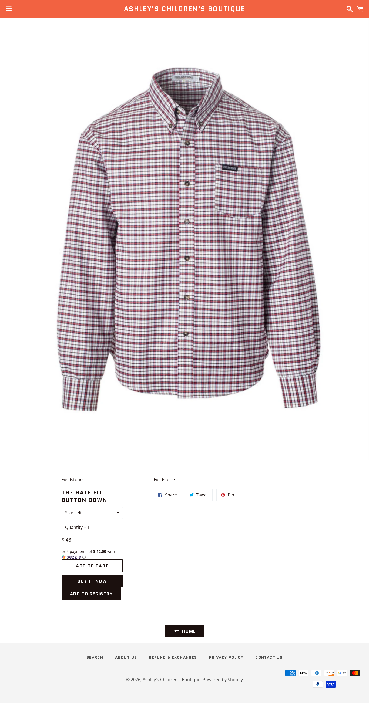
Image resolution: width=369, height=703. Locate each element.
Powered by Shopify (223, 679)
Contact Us (269, 657)
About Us (126, 657)
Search (94, 657)
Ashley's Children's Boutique (184, 8)
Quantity (74, 527)
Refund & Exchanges (173, 657)
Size (69, 513)
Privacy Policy (226, 657)
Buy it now (92, 581)
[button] (92, 554)
